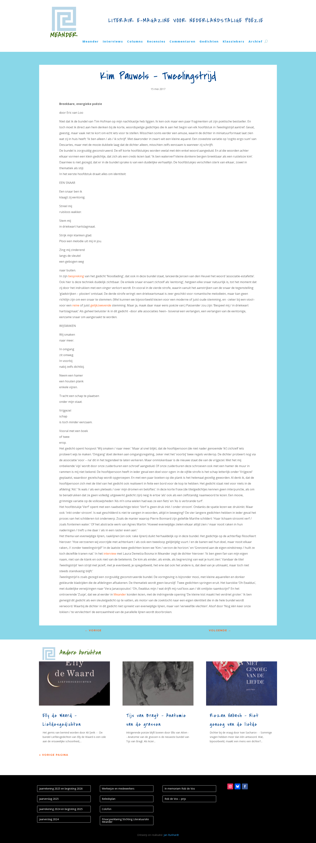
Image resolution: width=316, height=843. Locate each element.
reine (75, 305)
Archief (256, 41)
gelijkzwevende (101, 305)
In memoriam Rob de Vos (180, 788)
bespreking (76, 276)
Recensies (156, 41)
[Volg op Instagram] (230, 786)
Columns (135, 41)
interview (110, 554)
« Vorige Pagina (53, 754)
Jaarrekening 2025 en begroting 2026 (61, 788)
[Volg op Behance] (237, 786)
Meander (90, 41)
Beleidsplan (108, 798)
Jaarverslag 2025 (49, 798)
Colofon (106, 809)
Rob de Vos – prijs (175, 798)
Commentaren (182, 41)
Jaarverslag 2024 (49, 819)
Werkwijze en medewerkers (118, 788)
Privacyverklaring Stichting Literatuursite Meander (125, 820)
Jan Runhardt (171, 835)
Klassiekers (233, 41)
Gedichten (209, 41)
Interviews (113, 41)
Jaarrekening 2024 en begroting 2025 (61, 809)
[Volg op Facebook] (245, 786)
